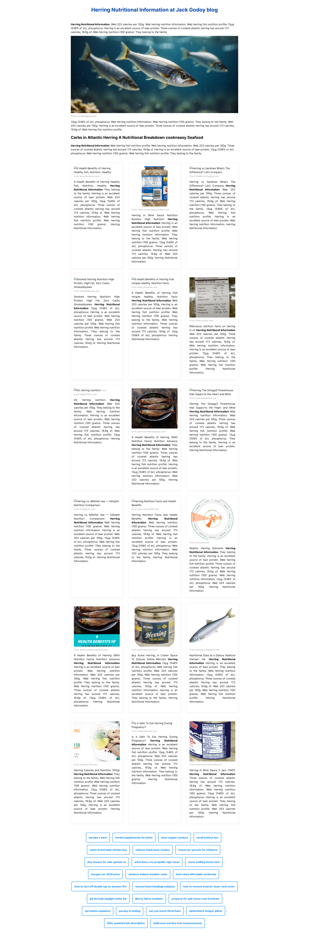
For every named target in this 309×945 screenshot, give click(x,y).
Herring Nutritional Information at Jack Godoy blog (154, 10)
